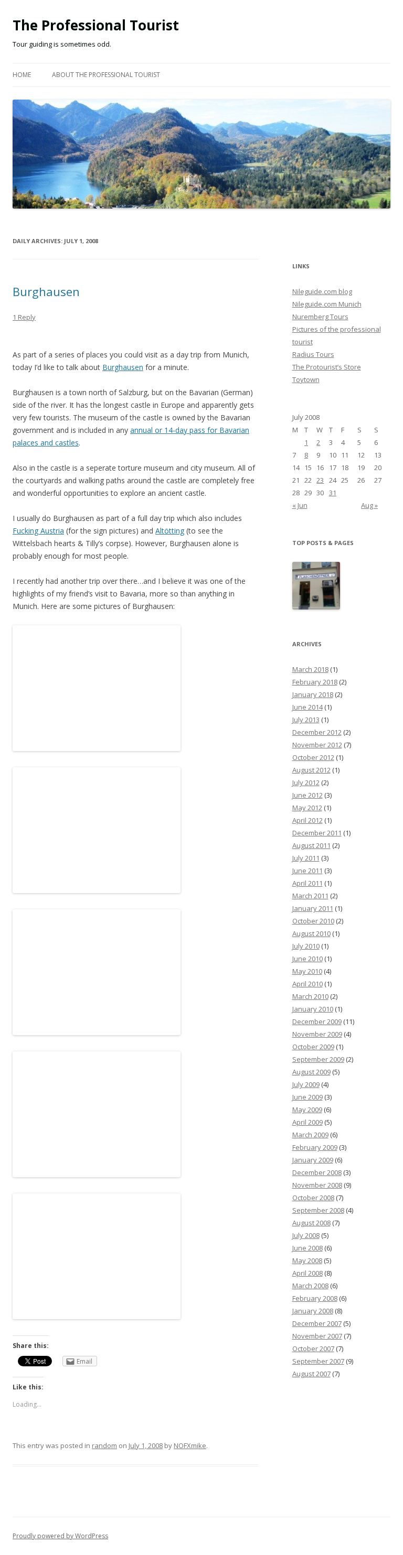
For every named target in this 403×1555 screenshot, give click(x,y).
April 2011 (307, 883)
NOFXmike (190, 1445)
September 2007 (318, 1361)
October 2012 (313, 757)
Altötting (169, 531)
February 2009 (314, 1147)
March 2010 (310, 996)
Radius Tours (313, 354)
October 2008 (313, 1197)
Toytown (306, 379)
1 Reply (24, 317)
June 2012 (307, 795)
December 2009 (317, 1021)
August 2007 (311, 1373)
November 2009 (317, 1034)
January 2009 (312, 1160)
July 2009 (306, 1084)
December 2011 (317, 833)
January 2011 (312, 908)
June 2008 (307, 1248)
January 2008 (312, 1310)
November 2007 (317, 1336)
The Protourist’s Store (326, 367)
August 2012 (311, 770)
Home (22, 74)
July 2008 (306, 1235)
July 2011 (306, 858)
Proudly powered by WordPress (60, 1535)
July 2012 (306, 782)
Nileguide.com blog (322, 291)
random (104, 1445)
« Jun (299, 505)
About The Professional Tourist (106, 74)
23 (320, 480)
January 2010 (312, 1009)
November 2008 (317, 1185)
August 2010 (311, 933)
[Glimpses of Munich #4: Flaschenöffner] (316, 586)
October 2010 (313, 921)
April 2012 (307, 820)
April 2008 (307, 1273)
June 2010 (307, 958)
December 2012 (317, 732)
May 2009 (307, 1109)
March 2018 (310, 669)
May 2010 (307, 971)
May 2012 (307, 807)
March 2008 (310, 1285)
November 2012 (317, 744)
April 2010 (307, 983)
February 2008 (314, 1298)
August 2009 (311, 1071)
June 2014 (307, 707)
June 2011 (307, 870)
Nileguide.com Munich (327, 304)
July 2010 (306, 946)
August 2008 (311, 1222)
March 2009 (310, 1134)
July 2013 (306, 719)
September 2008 (318, 1210)
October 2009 (313, 1046)
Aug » (369, 505)
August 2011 (311, 845)
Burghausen (46, 291)
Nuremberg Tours (320, 316)
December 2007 (317, 1323)
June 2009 (307, 1097)
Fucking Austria (38, 531)
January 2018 (312, 694)
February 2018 (314, 682)
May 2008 (307, 1260)
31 (332, 492)
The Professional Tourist (96, 25)
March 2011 (310, 895)
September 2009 (318, 1059)
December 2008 (317, 1172)
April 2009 (307, 1122)
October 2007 (313, 1348)
